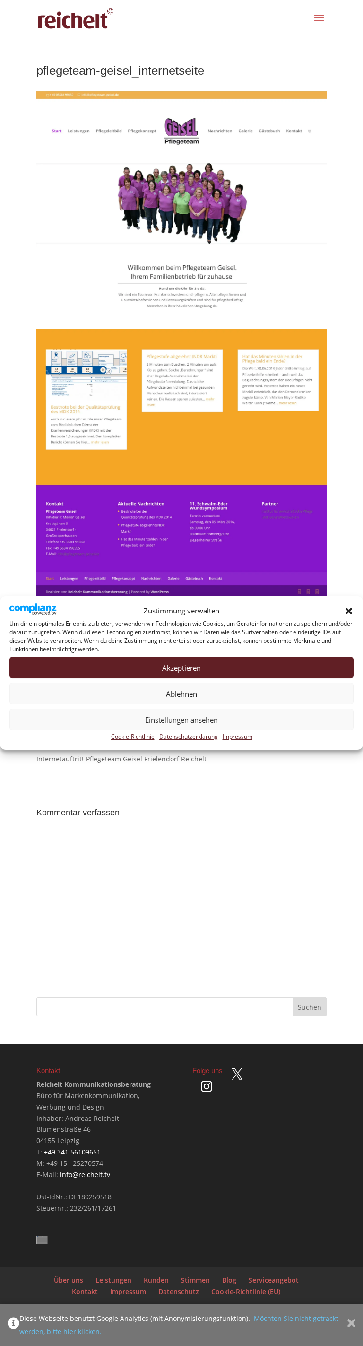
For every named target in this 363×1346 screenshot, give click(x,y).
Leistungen (113, 1280)
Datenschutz (178, 1291)
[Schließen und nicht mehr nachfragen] (351, 1325)
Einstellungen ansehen (181, 720)
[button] (349, 611)
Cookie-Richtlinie (133, 737)
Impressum (237, 737)
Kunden (156, 1280)
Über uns (68, 1280)
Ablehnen (181, 694)
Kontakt (85, 1291)
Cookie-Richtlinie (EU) (245, 1291)
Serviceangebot (274, 1280)
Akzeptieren (181, 668)
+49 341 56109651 (72, 1151)
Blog (229, 1280)
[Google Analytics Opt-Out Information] (13, 1325)
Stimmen (195, 1280)
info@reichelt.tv (85, 1174)
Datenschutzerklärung (188, 737)
